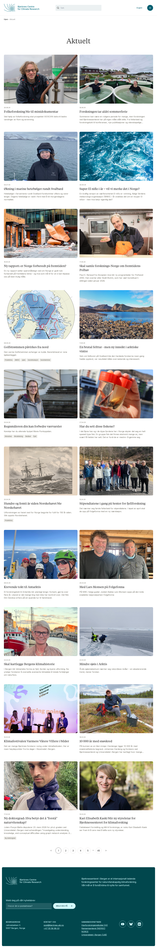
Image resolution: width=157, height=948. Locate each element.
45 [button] (98, 850)
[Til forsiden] (27, 8)
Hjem (6, 19)
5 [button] (88, 850)
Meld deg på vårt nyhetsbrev (20, 900)
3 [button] (73, 850)
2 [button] (65, 850)
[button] (51, 850)
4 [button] (80, 850)
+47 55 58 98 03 (51, 928)
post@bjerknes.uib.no (54, 925)
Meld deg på (61, 906)
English (139, 8)
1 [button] (58, 850)
